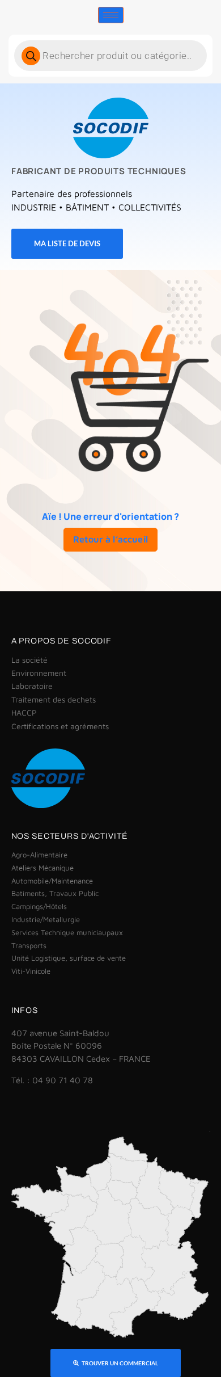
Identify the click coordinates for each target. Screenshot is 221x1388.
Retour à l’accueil (110, 539)
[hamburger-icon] (111, 15)
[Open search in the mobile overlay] (110, 56)
